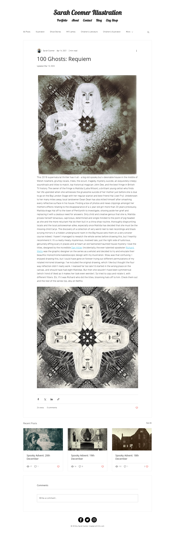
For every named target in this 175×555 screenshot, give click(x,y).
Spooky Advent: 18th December (127, 457)
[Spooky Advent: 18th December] (132, 439)
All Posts (26, 32)
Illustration (40, 32)
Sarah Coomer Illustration (87, 12)
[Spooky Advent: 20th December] (43, 439)
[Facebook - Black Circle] (80, 519)
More (128, 32)
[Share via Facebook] (38, 399)
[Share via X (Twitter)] (45, 399)
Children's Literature (89, 32)
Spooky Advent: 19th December (82, 457)
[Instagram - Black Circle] (94, 519)
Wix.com (101, 526)
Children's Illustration (112, 32)
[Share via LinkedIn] (51, 399)
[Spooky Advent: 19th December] (87, 439)
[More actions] (136, 50)
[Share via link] (58, 399)
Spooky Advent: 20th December (38, 457)
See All (149, 423)
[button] (62, 20)
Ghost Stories (55, 32)
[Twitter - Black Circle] (87, 519)
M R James (70, 32)
